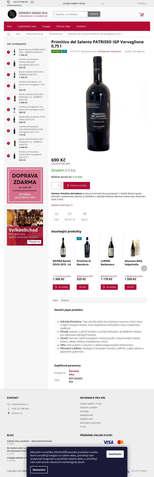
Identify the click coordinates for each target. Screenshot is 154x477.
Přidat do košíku (79, 185)
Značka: (135, 51)
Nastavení (39, 469)
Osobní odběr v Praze (74, 3)
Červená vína (74, 372)
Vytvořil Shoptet (139, 470)
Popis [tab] (55, 300)
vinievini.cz (17, 413)
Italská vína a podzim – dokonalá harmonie (29, 441)
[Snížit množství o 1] (61, 187)
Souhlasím (115, 454)
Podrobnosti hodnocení (109, 51)
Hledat (94, 14)
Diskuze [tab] (65, 300)
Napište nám (86, 418)
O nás (83, 426)
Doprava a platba (88, 407)
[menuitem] (9, 26)
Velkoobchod (86, 415)
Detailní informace (60, 205)
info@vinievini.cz (19, 404)
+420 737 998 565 (20, 408)
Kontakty (84, 411)
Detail (82, 287)
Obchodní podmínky (90, 422)
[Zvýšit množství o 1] (61, 184)
